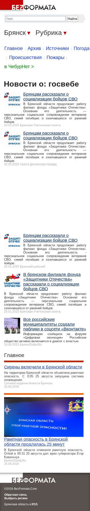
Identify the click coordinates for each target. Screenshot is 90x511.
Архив (34, 48)
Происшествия (25, 57)
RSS (35, 504)
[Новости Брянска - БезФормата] (29, 6)
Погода (82, 48)
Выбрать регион (15, 498)
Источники (57, 48)
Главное (13, 48)
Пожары (55, 57)
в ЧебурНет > (19, 66)
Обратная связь (15, 494)
